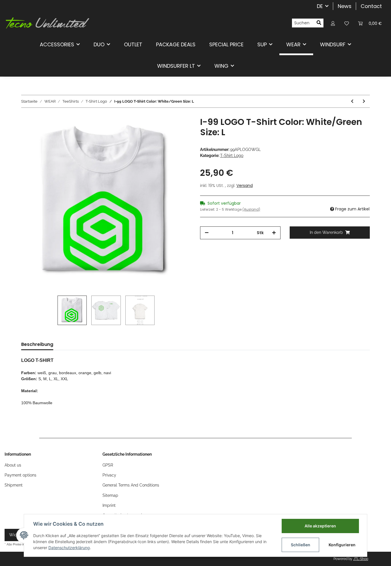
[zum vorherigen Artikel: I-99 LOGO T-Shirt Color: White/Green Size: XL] (352, 101)
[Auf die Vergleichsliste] (164, 130)
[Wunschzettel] (347, 23)
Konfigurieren (342, 544)
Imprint (109, 505)
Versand (244, 185)
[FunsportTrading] (47, 23)
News (344, 6)
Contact (371, 6)
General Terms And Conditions (130, 485)
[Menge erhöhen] (274, 233)
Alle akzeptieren (320, 525)
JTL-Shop (360, 559)
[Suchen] (319, 23)
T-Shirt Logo (231, 155)
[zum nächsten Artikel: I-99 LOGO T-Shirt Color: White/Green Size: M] (364, 101)
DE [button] (320, 6)
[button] (333, 23)
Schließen (300, 544)
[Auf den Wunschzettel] (179, 130)
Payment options (20, 475)
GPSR (107, 465)
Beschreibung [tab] (37, 344)
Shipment (14, 485)
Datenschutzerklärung (69, 547)
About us (13, 465)
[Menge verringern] (206, 233)
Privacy (109, 475)
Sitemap (110, 495)
